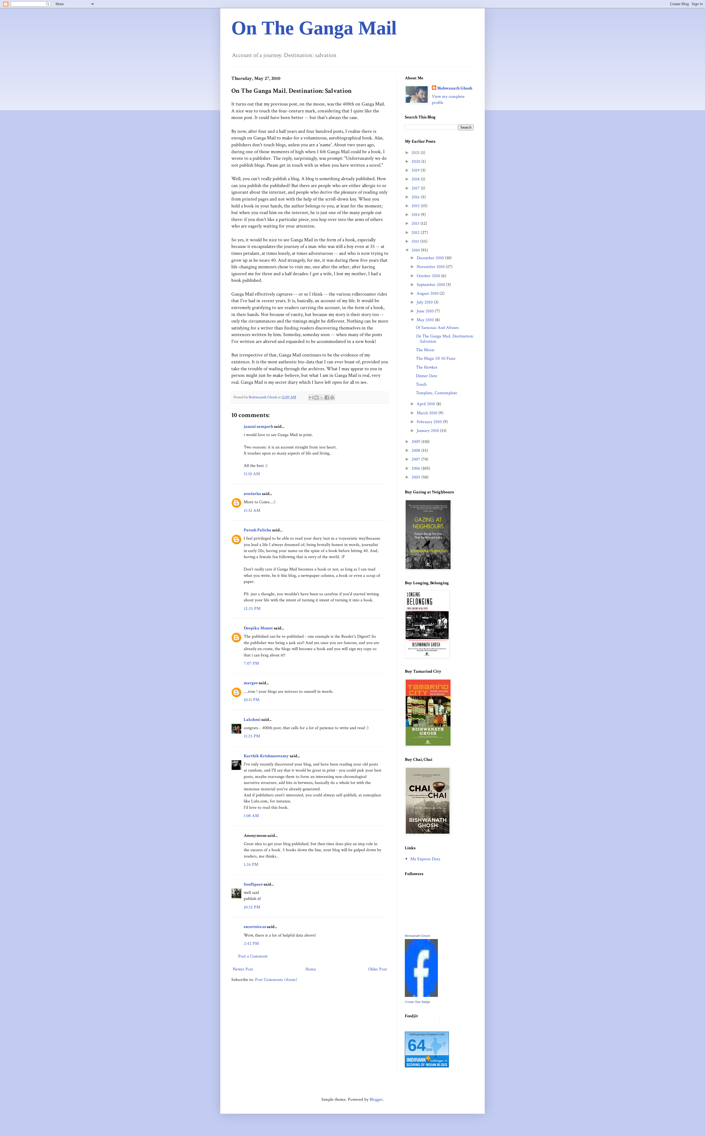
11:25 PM (252, 736)
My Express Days (425, 859)
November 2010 (431, 267)
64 (417, 1045)
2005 (416, 477)
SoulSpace (253, 884)
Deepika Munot (258, 628)
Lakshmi (252, 720)
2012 (416, 233)
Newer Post (243, 969)
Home (310, 969)
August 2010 (428, 293)
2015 (416, 206)
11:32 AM (252, 510)
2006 (416, 468)
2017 (416, 188)
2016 (416, 197)
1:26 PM (251, 864)
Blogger (376, 1099)
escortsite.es (255, 927)
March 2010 (427, 413)
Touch (421, 384)
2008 (416, 450)
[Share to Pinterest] (332, 397)
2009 (416, 442)
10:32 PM (252, 907)
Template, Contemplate (436, 393)
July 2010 (425, 302)
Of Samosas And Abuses (437, 328)
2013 (416, 223)
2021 (416, 153)
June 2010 (426, 311)
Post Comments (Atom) (276, 980)
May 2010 (426, 320)
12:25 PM (252, 609)
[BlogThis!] (316, 397)
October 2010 (429, 276)
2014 (416, 215)
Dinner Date (426, 376)
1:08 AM (251, 816)
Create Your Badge (417, 1002)
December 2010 (431, 258)
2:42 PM (251, 943)
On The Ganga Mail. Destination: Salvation (445, 338)
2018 (416, 179)
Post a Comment (253, 956)
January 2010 (428, 431)
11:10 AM (252, 474)
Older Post (377, 969)
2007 (416, 459)
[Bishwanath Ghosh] (421, 996)
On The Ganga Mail (314, 28)
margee (251, 683)
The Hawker (427, 367)
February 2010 (430, 422)
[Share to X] (321, 397)
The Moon (425, 350)
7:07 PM (251, 663)
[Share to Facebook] (327, 397)
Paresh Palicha (257, 530)
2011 (415, 241)
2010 (416, 250)
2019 (416, 170)
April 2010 (426, 404)
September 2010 (431, 285)
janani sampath (258, 426)
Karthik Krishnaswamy (266, 756)
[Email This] (311, 397)
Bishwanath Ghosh (454, 88)
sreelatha (252, 494)
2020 (416, 161)
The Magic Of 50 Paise (435, 358)
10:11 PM (251, 700)
